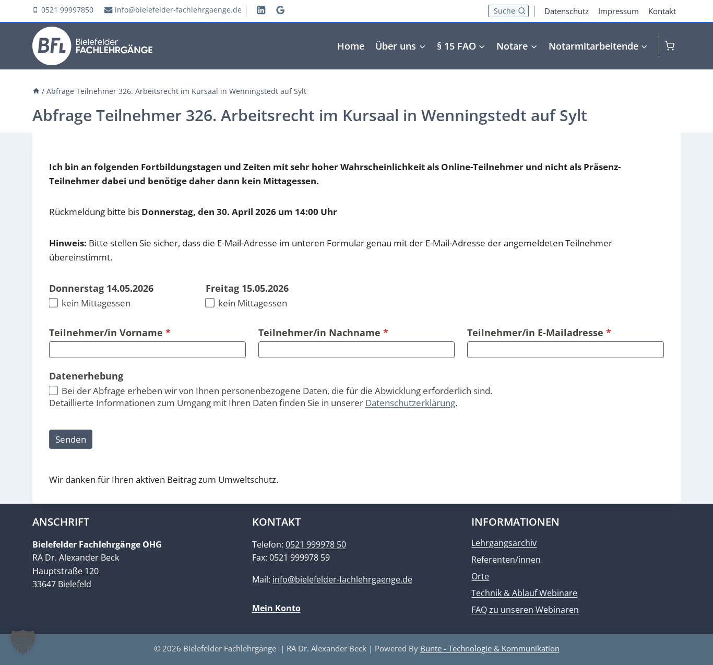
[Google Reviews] (280, 9)
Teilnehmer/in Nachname (323, 332)
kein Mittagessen (95, 303)
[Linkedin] (261, 9)
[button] (23, 642)
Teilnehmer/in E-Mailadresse (539, 332)
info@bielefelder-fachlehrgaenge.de (342, 579)
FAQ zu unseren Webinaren (525, 609)
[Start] (36, 91)
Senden (70, 439)
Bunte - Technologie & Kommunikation (490, 648)
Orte (480, 576)
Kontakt (662, 11)
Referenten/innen (506, 559)
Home (350, 46)
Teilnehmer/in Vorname (110, 332)
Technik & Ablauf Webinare (524, 593)
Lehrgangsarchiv (504, 543)
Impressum (618, 11)
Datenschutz (566, 11)
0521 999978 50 (316, 544)
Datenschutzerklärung (410, 403)
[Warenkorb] (672, 46)
